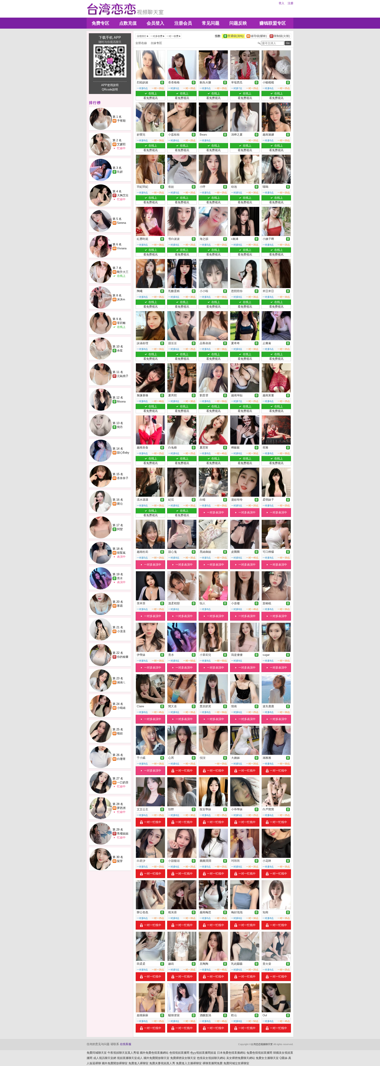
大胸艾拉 (122, 195)
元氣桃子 (122, 376)
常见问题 (210, 23)
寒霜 (120, 605)
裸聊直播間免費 (213, 1063)
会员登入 (155, 23)
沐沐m (121, 299)
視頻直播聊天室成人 (130, 1058)
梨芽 (120, 861)
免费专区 (100, 23)
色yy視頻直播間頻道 (203, 1052)
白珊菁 (121, 759)
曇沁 (120, 503)
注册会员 (183, 23)
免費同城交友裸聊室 (236, 1063)
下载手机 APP (110, 37)
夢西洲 (121, 808)
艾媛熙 (121, 144)
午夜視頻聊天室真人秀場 (123, 1052)
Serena (121, 222)
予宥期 (121, 120)
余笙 (120, 350)
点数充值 (128, 23)
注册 (290, 3)
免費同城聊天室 (97, 1052)
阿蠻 (120, 529)
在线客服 (125, 1044)
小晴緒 (121, 707)
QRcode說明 (110, 89)
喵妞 (120, 733)
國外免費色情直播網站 (154, 1052)
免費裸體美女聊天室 (183, 1058)
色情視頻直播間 (179, 1052)
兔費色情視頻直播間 (259, 1052)
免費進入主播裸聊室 (189, 1063)
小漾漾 (121, 631)
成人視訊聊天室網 (104, 1058)
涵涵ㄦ (121, 682)
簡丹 (120, 427)
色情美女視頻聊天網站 (211, 1058)
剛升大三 (122, 272)
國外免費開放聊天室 (156, 1058)
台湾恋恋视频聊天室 (262, 1044)
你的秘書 (122, 656)
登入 (281, 3)
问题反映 (238, 23)
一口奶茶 (122, 782)
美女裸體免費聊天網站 (240, 1058)
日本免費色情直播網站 (231, 1052)
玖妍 (120, 171)
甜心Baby (123, 452)
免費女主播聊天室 (267, 1058)
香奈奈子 (122, 478)
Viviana (121, 248)
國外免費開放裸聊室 (115, 1063)
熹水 (120, 578)
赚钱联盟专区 (272, 23)
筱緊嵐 (121, 552)
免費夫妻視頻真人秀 (162, 1063)
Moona (121, 401)
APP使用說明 (110, 85)
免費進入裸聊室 (138, 1063)
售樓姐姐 (122, 833)
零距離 (121, 323)
